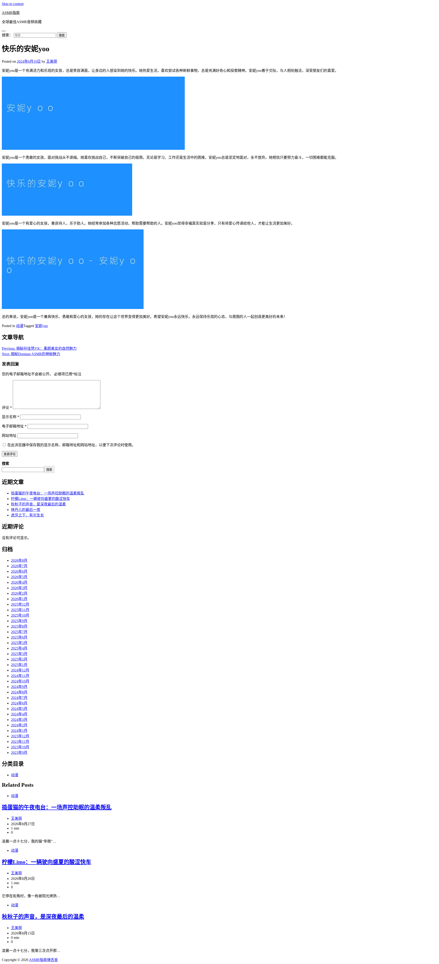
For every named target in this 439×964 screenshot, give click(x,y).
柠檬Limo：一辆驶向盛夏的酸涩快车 (40, 499)
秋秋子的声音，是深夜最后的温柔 (38, 504)
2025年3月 (19, 654)
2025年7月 (19, 632)
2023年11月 (20, 742)
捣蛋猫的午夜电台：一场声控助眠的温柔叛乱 (47, 493)
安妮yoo (41, 326)
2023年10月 (20, 747)
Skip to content (13, 4)
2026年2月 (19, 593)
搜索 (5, 463)
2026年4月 (19, 582)
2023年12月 (20, 736)
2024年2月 (19, 725)
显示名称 (10, 417)
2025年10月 (20, 615)
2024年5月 (19, 709)
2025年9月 (19, 621)
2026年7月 (19, 566)
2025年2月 (19, 659)
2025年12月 (20, 604)
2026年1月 (19, 599)
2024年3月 (19, 720)
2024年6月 (19, 703)
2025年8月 (19, 626)
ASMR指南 (11, 13)
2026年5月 (19, 577)
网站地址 (9, 436)
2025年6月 (19, 637)
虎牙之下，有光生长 (27, 515)
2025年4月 (19, 648)
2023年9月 (19, 753)
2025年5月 (19, 643)
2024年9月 (19, 687)
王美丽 (51, 61)
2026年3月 (19, 588)
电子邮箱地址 (14, 426)
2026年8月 (19, 560)
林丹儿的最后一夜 (25, 510)
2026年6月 (19, 571)
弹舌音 (52, 960)
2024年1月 (19, 731)
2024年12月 (20, 670)
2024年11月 (20, 676)
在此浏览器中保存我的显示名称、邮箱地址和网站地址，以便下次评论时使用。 (71, 445)
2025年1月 (19, 665)
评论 (7, 408)
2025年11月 (20, 610)
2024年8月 (19, 692)
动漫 (19, 326)
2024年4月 (19, 714)
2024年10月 (20, 681)
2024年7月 (19, 698)
